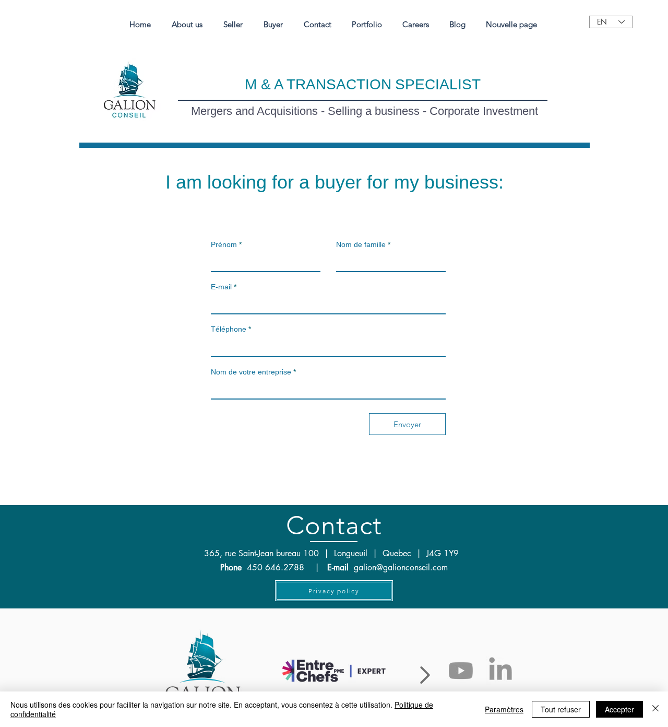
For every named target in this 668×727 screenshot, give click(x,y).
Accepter (619, 709)
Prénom (224, 244)
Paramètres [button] (504, 709)
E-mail (221, 286)
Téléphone (228, 329)
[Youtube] (461, 670)
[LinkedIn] (500, 670)
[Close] (655, 709)
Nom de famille (361, 244)
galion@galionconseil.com (401, 567)
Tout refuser (561, 709)
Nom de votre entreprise (251, 372)
